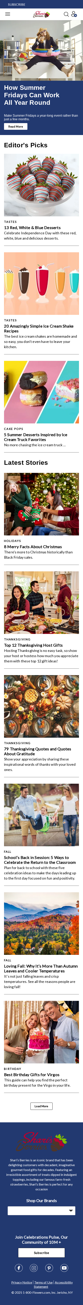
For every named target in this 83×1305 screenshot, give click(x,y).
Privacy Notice (21, 1282)
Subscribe (41, 1253)
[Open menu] (7, 14)
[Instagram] (34, 1271)
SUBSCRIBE (16, 4)
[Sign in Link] (74, 16)
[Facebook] (19, 1271)
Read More (15, 126)
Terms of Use (43, 1282)
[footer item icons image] (41, 1150)
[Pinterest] (49, 1271)
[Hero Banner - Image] (41, 50)
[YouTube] (64, 1271)
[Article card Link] (41, 185)
